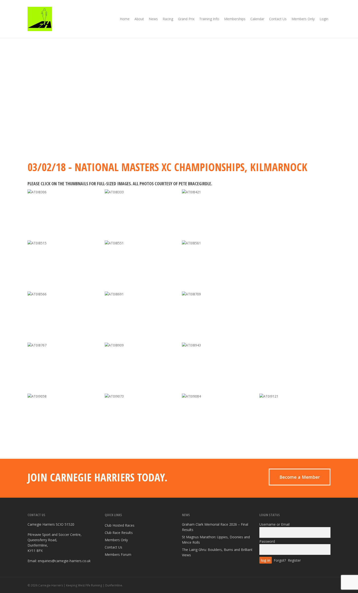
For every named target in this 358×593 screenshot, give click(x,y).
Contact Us (113, 547)
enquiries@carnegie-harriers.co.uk (64, 560)
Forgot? (280, 560)
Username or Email (274, 524)
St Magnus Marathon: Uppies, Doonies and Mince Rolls (216, 540)
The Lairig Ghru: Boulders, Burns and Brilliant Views (217, 552)
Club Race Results (119, 532)
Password (267, 541)
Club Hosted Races (119, 525)
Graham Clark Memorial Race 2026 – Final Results (215, 527)
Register (294, 560)
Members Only (116, 540)
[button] (299, 477)
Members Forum (118, 554)
